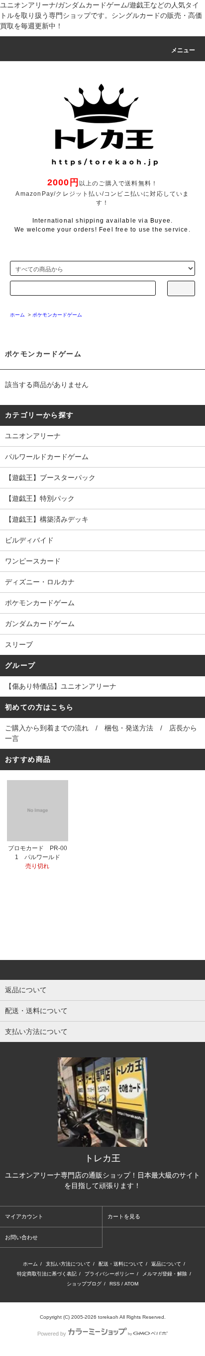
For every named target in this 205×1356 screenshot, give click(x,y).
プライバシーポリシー (109, 1273)
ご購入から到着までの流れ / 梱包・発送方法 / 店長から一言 (101, 733)
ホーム (30, 1264)
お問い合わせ (21, 1237)
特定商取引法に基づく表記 (47, 1273)
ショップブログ (84, 1283)
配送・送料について (121, 1264)
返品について (166, 1264)
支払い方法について (68, 1264)
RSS (114, 1283)
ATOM (131, 1283)
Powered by (51, 1334)
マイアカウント (24, 1216)
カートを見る (123, 1216)
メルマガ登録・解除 (164, 1273)
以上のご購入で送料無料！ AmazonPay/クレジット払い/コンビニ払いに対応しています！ (102, 193)
